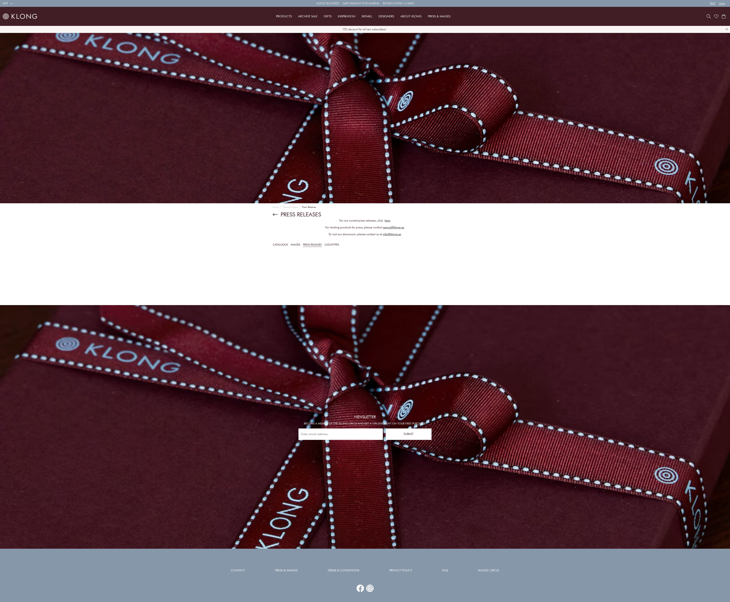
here (387, 220)
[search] (709, 16)
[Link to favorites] (716, 16)
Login (722, 3)
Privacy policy (400, 570)
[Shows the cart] (723, 16)
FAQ (712, 3)
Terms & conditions (343, 570)
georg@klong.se (393, 227)
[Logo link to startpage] (20, 16)
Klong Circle (488, 570)
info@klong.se (392, 234)
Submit (408, 434)
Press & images (286, 570)
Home (276, 207)
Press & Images (290, 207)
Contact (238, 570)
